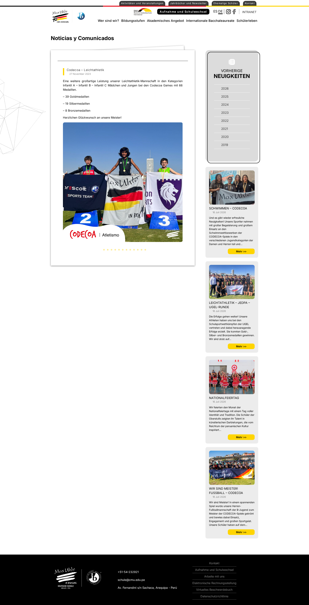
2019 (224, 145)
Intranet (249, 12)
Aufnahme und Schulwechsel (183, 11)
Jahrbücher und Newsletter (188, 3)
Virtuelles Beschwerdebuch (214, 589)
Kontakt (250, 3)
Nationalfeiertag (224, 398)
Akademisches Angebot (165, 21)
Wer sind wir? (108, 21)
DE (220, 11)
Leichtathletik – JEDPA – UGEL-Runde (229, 305)
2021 (224, 129)
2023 (225, 112)
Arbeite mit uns (214, 576)
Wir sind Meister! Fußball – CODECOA (226, 491)
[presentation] (59, 187)
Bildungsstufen (133, 21)
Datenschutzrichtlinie (214, 596)
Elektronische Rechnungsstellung (214, 583)
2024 (225, 104)
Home (93, 20)
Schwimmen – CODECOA (228, 208)
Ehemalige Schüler (226, 3)
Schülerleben (247, 21)
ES (215, 11)
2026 (225, 88)
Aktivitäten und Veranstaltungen (142, 3)
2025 (225, 96)
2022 (225, 121)
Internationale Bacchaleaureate (210, 21)
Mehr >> (241, 251)
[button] (100, 250)
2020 (225, 137)
